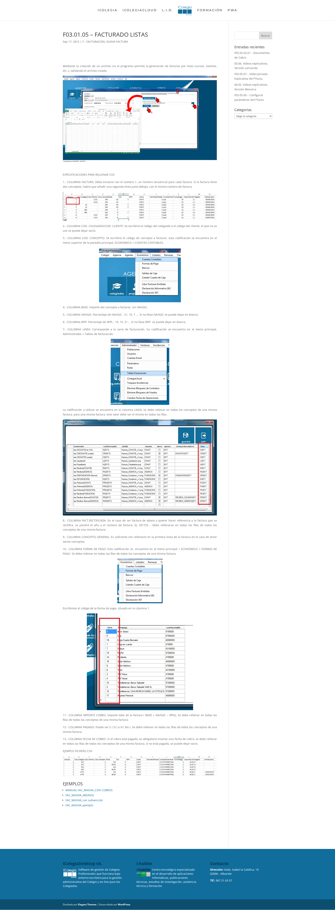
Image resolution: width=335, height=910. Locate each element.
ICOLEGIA (107, 10)
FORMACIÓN (210, 10)
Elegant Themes (87, 904)
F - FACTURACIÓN (93, 41)
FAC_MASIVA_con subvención (84, 800)
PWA (232, 10)
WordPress (124, 904)
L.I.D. (167, 10)
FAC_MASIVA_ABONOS (80, 795)
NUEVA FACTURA (117, 41)
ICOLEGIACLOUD (140, 10)
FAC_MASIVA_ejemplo (79, 805)
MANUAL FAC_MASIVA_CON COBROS (89, 790)
